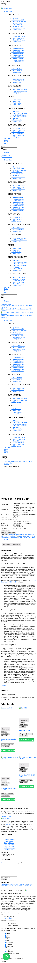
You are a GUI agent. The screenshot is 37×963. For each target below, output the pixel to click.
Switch (30, 534)
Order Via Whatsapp (8, 750)
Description (6, 544)
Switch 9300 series (18, 135)
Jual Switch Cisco (9, 849)
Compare (3, 532)
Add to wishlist (5, 530)
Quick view (4, 735)
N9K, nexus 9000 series (20, 91)
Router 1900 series (18, 53)
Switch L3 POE (17, 70)
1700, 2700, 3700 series (19, 115)
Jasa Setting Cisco (18, 24)
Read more (5, 729)
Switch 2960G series (19, 36)
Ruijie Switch (17, 100)
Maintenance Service (19, 28)
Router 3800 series (18, 52)
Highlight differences (12, 925)
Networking (23, 534)
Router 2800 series (18, 50)
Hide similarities (11, 923)
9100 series (16, 118)
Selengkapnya (17, 29)
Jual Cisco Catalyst (9, 848)
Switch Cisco (11, 536)
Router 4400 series (18, 61)
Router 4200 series (18, 58)
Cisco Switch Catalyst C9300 (13, 537)
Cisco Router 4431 (24, 730)
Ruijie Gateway (17, 104)
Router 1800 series (18, 48)
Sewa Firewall (9, 885)
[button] (6, 956)
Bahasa (5, 149)
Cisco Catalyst (15, 534)
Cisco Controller (17, 120)
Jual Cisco (8, 824)
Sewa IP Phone (17, 23)
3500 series (16, 112)
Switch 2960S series (18, 38)
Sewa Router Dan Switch (20, 21)
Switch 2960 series (18, 79)
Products (6, 464)
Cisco (9, 534)
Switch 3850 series (18, 132)
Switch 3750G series (19, 128)
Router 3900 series (18, 57)
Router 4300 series (18, 60)
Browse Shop (8, 918)
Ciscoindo (3, 685)
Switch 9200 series (18, 133)
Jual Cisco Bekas (9, 844)
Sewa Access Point (18, 20)
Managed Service (9, 843)
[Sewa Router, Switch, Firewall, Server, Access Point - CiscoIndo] (18, 307)
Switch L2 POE (17, 69)
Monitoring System (18, 26)
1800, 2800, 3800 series (19, 116)
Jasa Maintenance (9, 841)
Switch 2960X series (19, 40)
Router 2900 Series (18, 55)
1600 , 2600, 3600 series (20, 113)
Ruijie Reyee (16, 101)
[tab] (7, 544)
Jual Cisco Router (9, 846)
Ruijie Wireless (17, 103)
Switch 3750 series (18, 81)
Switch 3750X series (19, 130)
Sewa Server (16, 18)
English (6, 152)
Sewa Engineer (27, 885)
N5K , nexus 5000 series (20, 89)
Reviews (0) (16, 544)
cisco (20, 536)
